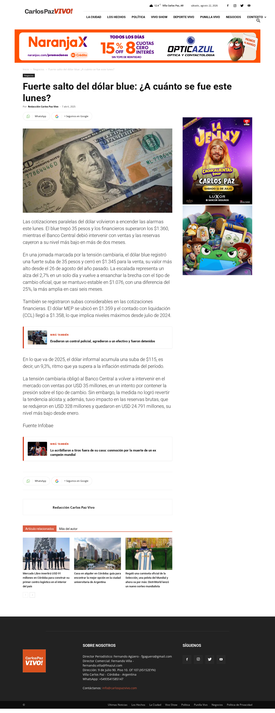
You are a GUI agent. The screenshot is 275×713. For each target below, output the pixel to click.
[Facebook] (228, 6)
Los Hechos (116, 17)
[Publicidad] (137, 46)
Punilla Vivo (210, 17)
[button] (258, 21)
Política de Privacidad (239, 705)
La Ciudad (93, 17)
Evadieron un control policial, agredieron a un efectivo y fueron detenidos (102, 341)
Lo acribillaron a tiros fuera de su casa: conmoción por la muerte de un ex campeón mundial (103, 452)
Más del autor (68, 529)
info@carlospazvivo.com (119, 688)
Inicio (26, 69)
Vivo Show (159, 17)
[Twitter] (242, 6)
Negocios (233, 17)
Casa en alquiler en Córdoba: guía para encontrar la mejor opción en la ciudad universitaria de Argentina (97, 578)
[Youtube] (249, 6)
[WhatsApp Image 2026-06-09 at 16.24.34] (217, 203)
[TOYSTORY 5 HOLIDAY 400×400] (217, 274)
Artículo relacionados (39, 529)
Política (138, 17)
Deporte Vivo (183, 17)
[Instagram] (235, 6)
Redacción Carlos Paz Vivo (43, 106)
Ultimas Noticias (117, 705)
